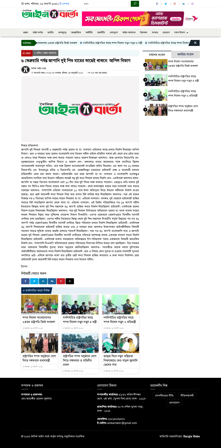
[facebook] (157, 4)
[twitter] (166, 4)
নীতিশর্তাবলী (187, 395)
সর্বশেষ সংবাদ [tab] (157, 55)
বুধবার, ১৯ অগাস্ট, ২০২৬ (114, 371)
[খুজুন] (135, 4)
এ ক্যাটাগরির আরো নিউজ (36, 290)
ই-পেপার (64, 3)
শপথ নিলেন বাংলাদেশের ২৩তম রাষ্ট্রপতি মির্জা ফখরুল (40, 43)
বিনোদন (143, 32)
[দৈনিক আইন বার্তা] (49, 13)
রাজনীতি (101, 32)
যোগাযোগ (174, 402)
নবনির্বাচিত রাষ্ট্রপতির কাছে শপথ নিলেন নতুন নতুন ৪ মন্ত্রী (104, 43)
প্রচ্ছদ (25, 32)
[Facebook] (25, 281)
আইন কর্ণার (38, 32)
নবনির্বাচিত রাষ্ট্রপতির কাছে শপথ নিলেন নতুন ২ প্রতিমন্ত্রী (168, 43)
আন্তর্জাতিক (76, 32)
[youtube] (193, 4)
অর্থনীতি (89, 32)
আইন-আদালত (129, 32)
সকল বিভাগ (179, 32)
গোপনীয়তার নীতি (164, 395)
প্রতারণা (166, 32)
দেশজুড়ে (62, 32)
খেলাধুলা (114, 32)
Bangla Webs (191, 436)
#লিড (39, 53)
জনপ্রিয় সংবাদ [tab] (186, 54)
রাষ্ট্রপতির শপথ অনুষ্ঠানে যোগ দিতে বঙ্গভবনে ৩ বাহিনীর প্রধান (79, 360)
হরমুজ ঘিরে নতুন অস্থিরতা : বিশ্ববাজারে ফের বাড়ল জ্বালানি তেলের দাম (121, 360)
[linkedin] (184, 4)
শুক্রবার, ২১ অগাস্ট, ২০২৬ (33, 328)
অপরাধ (155, 32)
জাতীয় (51, 32)
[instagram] (175, 4)
